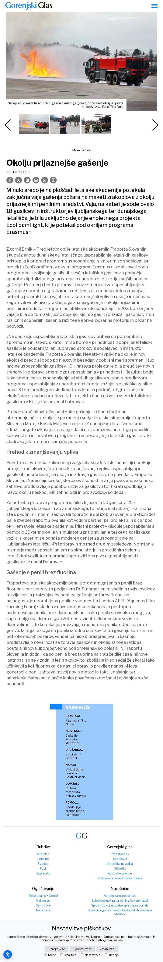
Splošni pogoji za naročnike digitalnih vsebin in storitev (120, 912)
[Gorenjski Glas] (81, 835)
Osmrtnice (43, 905)
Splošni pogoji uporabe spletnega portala (120, 905)
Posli (43, 868)
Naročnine (43, 910)
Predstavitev (120, 854)
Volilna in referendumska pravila (120, 878)
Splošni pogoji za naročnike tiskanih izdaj (120, 900)
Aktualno (43, 854)
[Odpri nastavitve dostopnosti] (7, 954)
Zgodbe (43, 863)
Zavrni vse (107, 949)
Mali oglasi (43, 900)
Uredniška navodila (120, 863)
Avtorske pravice (120, 873)
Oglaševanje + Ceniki (43, 895)
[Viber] (53, 180)
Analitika (70, 955)
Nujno (52, 955)
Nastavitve (92, 955)
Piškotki (120, 868)
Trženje (113, 955)
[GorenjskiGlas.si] (28, 6)
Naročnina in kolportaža (119, 895)
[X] (18, 180)
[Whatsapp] (44, 180)
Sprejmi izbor (82, 949)
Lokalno (43, 859)
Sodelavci (120, 859)
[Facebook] (9, 180)
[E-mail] (35, 180)
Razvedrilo (43, 873)
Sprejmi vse (57, 949)
